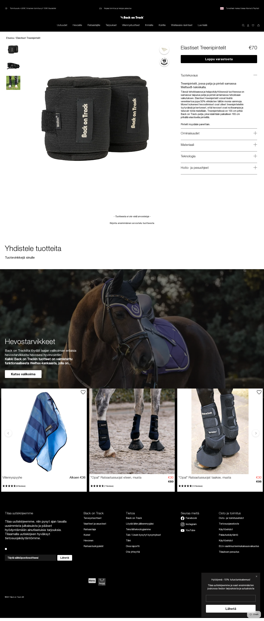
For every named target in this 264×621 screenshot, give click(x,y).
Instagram (191, 524)
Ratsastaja (90, 529)
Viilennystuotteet (131, 25)
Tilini (128, 540)
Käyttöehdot (226, 529)
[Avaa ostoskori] (253, 25)
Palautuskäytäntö (228, 534)
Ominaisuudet (190, 133)
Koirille (162, 25)
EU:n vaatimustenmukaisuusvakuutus (239, 546)
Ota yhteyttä (133, 551)
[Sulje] (256, 576)
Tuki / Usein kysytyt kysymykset (143, 534)
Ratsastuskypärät (93, 546)
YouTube (190, 530)
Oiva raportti (132, 546)
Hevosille (77, 25)
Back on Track (134, 518)
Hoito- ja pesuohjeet (195, 167)
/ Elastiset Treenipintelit (27, 38)
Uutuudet (62, 25)
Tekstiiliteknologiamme (138, 529)
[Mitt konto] (248, 25)
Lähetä (231, 609)
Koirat (87, 534)
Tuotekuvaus (189, 75)
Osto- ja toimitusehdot (231, 518)
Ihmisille (149, 25)
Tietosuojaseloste (229, 523)
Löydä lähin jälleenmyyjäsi (140, 523)
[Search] (243, 25)
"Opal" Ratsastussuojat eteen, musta (115, 477)
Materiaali (187, 144)
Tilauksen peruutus (229, 551)
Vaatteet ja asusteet (95, 523)
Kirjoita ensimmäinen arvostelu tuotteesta (132, 223)
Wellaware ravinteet (181, 25)
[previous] (8, 433)
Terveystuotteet (92, 518)
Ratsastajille (94, 25)
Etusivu (10, 38)
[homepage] (132, 17)
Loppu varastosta (219, 59)
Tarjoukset (111, 25)
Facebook (191, 518)
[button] (132, 223)
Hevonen (88, 540)
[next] (255, 433)
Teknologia (188, 156)
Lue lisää (202, 25)
